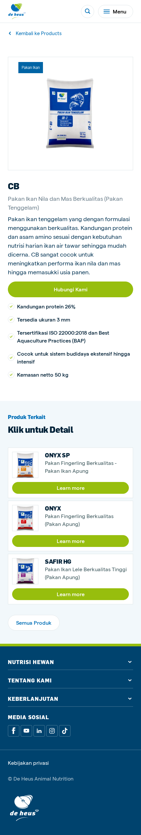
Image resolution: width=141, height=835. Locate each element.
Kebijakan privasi (28, 762)
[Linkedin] (39, 731)
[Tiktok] (64, 731)
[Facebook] (13, 731)
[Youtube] (26, 731)
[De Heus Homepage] (17, 11)
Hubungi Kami (71, 289)
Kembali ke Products (39, 33)
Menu (119, 11)
